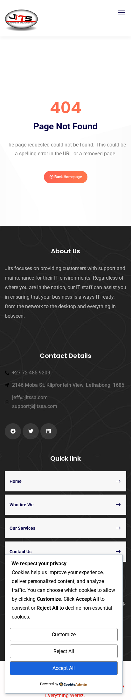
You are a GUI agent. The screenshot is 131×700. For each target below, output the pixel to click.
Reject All (63, 651)
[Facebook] (13, 431)
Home (16, 481)
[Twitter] (31, 431)
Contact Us (20, 551)
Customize (64, 635)
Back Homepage (67, 177)
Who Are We (22, 504)
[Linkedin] (48, 431)
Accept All (63, 668)
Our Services (22, 528)
